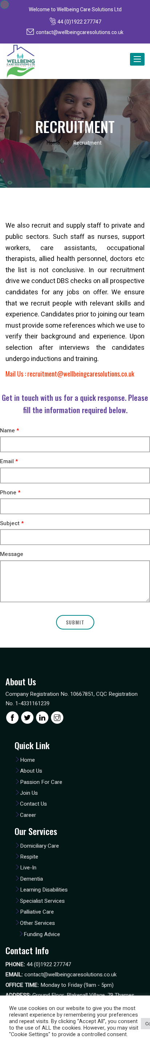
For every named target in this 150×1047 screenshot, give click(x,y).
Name (9, 431)
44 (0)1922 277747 (79, 22)
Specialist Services (42, 901)
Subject (12, 523)
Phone (10, 493)
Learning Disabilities (44, 890)
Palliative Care (37, 912)
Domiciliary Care (39, 846)
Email (9, 461)
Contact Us (33, 804)
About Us (31, 771)
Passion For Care (41, 782)
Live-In (28, 868)
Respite (29, 857)
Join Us (29, 793)
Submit (75, 622)
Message (11, 554)
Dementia (31, 879)
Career (28, 815)
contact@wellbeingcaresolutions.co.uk (79, 32)
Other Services (37, 923)
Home (53, 143)
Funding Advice (42, 934)
